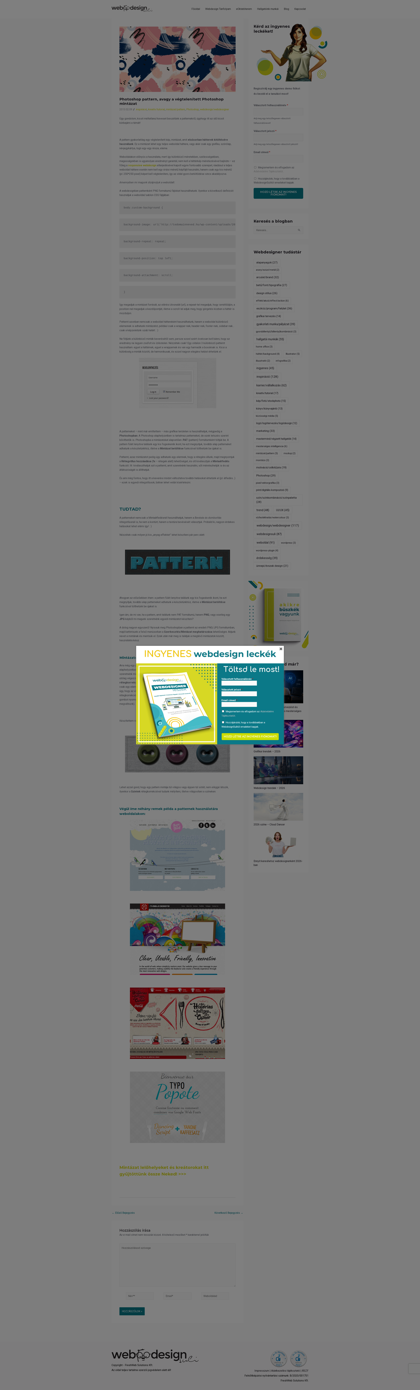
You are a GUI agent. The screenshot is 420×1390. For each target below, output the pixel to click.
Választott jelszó (232, 689)
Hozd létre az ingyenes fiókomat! (250, 736)
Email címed (229, 700)
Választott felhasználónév (237, 679)
